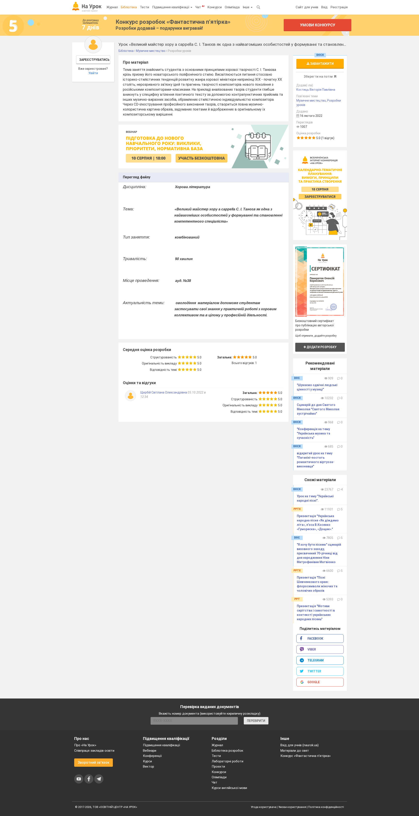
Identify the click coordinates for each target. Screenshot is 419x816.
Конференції (152, 756)
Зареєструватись (94, 59)
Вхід (324, 7)
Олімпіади (219, 777)
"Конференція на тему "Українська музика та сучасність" (313, 433)
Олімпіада (232, 7)
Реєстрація (339, 7)
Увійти (93, 73)
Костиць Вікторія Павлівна (315, 89)
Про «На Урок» (85, 745)
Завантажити (321, 63)
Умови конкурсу (317, 25)
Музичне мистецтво (311, 100)
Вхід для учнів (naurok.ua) (299, 745)
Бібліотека (129, 7)
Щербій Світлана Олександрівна (163, 392)
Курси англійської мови (229, 788)
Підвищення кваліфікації (171, 7)
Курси (147, 761)
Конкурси (214, 7)
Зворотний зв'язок (93, 762)
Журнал (112, 7)
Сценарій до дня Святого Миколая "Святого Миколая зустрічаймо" (318, 409)
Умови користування (292, 807)
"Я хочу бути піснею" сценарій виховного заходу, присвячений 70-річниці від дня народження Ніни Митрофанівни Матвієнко (319, 553)
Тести (144, 7)
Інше (246, 7)
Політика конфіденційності (326, 807)
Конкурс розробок (173, 22)
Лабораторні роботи (227, 761)
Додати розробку (321, 347)
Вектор (148, 766)
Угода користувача (263, 807)
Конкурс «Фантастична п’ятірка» (305, 756)
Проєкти (218, 766)
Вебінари (149, 751)
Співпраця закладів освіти (94, 751)
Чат (199, 7)
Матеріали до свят (294, 751)
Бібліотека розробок (227, 751)
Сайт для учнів (307, 7)
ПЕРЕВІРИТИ (256, 720)
